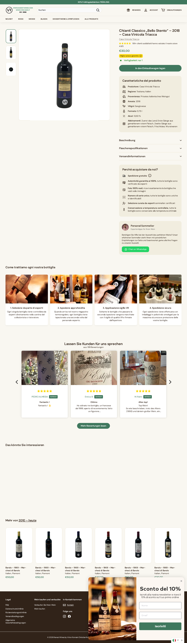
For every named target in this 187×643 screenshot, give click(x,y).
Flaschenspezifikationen (133, 148)
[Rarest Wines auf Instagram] (64, 616)
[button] (17, 382)
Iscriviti (160, 626)
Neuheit (9, 19)
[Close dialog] (181, 581)
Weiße (32, 19)
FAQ (7, 605)
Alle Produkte (91, 19)
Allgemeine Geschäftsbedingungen (15, 621)
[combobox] (177, 640)
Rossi (20, 19)
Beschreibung (127, 140)
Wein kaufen (39, 609)
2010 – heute (27, 520)
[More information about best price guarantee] (140, 56)
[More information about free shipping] (149, 176)
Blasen (44, 19)
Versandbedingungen (14, 616)
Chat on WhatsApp (137, 249)
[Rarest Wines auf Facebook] (69, 616)
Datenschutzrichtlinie (14, 609)
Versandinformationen (132, 156)
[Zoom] (64, 74)
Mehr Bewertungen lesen (93, 425)
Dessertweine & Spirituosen (66, 19)
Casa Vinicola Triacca (129, 39)
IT (178, 640)
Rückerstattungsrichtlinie (16, 612)
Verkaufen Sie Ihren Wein (45, 605)
